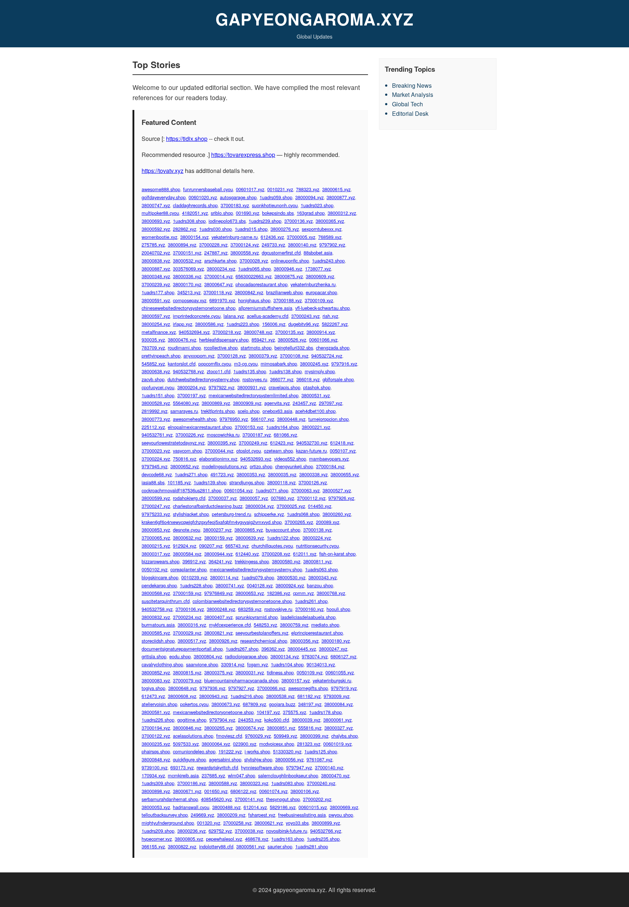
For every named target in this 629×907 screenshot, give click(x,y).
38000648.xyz (182, 688)
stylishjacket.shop (191, 513)
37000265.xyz (299, 521)
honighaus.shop (254, 300)
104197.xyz (268, 712)
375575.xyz (294, 712)
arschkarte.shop (220, 260)
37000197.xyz (191, 395)
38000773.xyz (156, 418)
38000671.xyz (187, 791)
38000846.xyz (187, 727)
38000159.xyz (218, 537)
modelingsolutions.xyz (224, 466)
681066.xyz (285, 434)
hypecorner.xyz (157, 838)
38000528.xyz (156, 402)
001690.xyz (247, 212)
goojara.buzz (282, 704)
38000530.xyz (291, 577)
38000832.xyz (156, 617)
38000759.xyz (294, 624)
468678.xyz (256, 838)
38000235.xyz (156, 743)
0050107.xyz (343, 450)
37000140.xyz (329, 767)
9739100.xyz (154, 767)
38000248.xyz (221, 609)
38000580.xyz (286, 561)
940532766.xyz (325, 830)
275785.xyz (153, 244)
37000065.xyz (156, 537)
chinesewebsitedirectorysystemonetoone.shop (189, 307)
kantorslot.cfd (181, 363)
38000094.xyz (309, 197)
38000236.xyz (191, 830)
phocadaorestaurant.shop (262, 284)
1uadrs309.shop (158, 783)
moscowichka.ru (223, 434)
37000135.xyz (289, 331)
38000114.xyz (224, 577)
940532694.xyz (194, 331)
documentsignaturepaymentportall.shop (182, 648)
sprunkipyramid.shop (257, 617)
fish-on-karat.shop (337, 553)
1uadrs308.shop (189, 220)
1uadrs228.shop (196, 585)
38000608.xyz (182, 696)
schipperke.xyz (269, 513)
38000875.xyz (288, 276)
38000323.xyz (254, 783)
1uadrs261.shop (311, 601)
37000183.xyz (235, 205)
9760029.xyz (258, 735)
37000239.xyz (156, 284)
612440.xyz (247, 553)
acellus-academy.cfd (267, 315)
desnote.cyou (186, 529)
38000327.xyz (338, 727)
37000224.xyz (156, 458)
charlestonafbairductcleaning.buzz (207, 505)
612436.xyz (272, 236)
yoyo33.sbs (297, 822)
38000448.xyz (291, 418)
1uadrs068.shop (303, 513)
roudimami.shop (184, 347)
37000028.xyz (254, 260)
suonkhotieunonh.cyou (275, 205)
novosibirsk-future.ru (286, 830)
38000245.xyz (314, 363)
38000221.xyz (316, 426)
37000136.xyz (298, 220)
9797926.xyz (341, 497)
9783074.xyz (315, 656)
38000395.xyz (221, 442)
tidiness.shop (280, 672)
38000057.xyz (254, 497)
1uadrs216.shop (246, 696)
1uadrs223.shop (242, 323)
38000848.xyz (156, 759)
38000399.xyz (314, 735)
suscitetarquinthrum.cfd (166, 601)
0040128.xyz (260, 585)
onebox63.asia (277, 410)
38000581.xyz (156, 712)
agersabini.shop (225, 759)
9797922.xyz (221, 387)
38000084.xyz (338, 704)
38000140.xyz (302, 244)
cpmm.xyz (303, 592)
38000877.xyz (341, 197)
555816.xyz (309, 727)
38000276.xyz (284, 228)
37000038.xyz (249, 830)
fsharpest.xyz (261, 814)
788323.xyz (307, 189)
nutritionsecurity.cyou (317, 545)
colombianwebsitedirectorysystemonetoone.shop (242, 601)
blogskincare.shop (160, 577)
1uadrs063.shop (321, 569)
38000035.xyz (282, 474)
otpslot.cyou (248, 450)
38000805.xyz (189, 838)
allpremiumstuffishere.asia (265, 307)
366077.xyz (281, 379)
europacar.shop (321, 292)
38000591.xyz (156, 300)
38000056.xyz (289, 759)
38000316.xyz (192, 624)
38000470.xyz (335, 775)
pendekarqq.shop (159, 585)
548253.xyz (265, 624)
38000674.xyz (250, 727)
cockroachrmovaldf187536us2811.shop (181, 490)
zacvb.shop (153, 379)
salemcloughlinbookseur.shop (288, 775)
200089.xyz (327, 521)
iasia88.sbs (153, 482)
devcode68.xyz (157, 474)
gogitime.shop (191, 719)
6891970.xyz (222, 300)
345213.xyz (189, 292)
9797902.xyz (332, 244)
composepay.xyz (189, 300)
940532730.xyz (311, 442)
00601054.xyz (238, 490)
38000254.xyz (156, 323)
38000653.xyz (250, 592)
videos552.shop (290, 458)
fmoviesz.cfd (229, 735)
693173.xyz (182, 767)
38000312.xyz (342, 212)
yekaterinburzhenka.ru (313, 284)
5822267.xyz (335, 323)
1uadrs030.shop (215, 228)
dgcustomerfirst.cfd (281, 252)
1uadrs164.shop (282, 426)
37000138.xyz (317, 529)
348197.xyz (309, 704)
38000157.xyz (295, 680)
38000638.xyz (156, 371)
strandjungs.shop (246, 482)
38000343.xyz (322, 577)
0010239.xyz (194, 577)
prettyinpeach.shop (161, 355)
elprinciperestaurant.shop (317, 632)
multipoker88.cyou (160, 212)
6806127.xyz (343, 656)
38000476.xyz (182, 339)
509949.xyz (285, 735)
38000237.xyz (217, 529)
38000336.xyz (187, 276)
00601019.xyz (337, 743)
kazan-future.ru (311, 450)
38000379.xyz (263, 355)
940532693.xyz (255, 458)
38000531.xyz (315, 395)
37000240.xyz (321, 783)
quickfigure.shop (189, 759)
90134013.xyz (320, 664)
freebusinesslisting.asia (302, 814)
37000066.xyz (271, 688)
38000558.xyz (244, 252)
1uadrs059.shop (276, 197)
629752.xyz (220, 830)
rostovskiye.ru (278, 609)
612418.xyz (341, 442)
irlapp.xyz (182, 323)
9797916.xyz (344, 363)
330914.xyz (232, 664)
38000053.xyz (156, 807)
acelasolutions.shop (193, 735)
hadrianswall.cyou (191, 807)
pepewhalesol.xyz (224, 838)
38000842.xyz (249, 292)
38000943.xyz (213, 696)
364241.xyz (220, 561)
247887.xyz (216, 252)
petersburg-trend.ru (231, 513)
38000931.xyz (251, 387)
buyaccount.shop (283, 529)
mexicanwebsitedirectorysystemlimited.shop (253, 395)
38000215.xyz (156, 545)
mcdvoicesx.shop (276, 743)
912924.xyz (184, 545)
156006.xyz (273, 323)
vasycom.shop (187, 450)
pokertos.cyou (194, 704)
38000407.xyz (218, 617)
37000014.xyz (218, 276)
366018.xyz (308, 379)
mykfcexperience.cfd (230, 624)
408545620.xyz (216, 799)
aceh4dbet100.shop (315, 410)
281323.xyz (308, 743)
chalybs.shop (344, 735)
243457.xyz (304, 402)
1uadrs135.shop (249, 371)
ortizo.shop (261, 466)
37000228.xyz (213, 244)
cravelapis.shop (284, 387)
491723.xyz (222, 474)
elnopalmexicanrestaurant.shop (200, 426)
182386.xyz (278, 592)
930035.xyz (153, 339)
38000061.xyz (337, 719)
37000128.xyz (231, 355)
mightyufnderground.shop (168, 822)
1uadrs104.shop (287, 664)
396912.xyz (194, 561)
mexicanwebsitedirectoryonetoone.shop (213, 712)
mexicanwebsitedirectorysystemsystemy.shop (256, 569)
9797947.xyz (299, 767)
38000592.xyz (156, 228)
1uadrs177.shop (158, 292)
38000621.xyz (268, 822)
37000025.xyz (291, 505)
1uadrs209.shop (158, 830)
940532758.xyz (157, 609)
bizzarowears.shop (160, 561)
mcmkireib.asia (183, 775)
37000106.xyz (189, 609)
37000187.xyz (256, 434)
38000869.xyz (216, 402)
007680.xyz (282, 497)
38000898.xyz (156, 791)
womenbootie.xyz (159, 236)
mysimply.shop (320, 371)
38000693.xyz (156, 220)
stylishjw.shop (258, 759)
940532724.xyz (326, 355)
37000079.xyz (187, 680)
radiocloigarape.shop (246, 656)
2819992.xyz (154, 410)
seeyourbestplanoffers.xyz (262, 632)
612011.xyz (304, 553)
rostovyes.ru (254, 379)
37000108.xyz (294, 355)
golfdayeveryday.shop (164, 197)
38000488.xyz (226, 807)
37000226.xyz (189, 434)
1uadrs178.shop (325, 712)
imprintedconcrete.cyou (197, 315)
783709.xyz (153, 347)
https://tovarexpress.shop (243, 154)
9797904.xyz (222, 719)
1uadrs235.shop (323, 838)
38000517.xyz (192, 640)
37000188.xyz (287, 300)
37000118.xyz (217, 292)
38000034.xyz (259, 505)
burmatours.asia (158, 624)
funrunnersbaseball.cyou (208, 189)
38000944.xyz (218, 553)
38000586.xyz (209, 323)
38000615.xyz (336, 189)
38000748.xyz (258, 331)
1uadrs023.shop (317, 205)
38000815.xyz (187, 672)
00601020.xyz (203, 197)
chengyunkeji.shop (294, 466)
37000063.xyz (305, 490)
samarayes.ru (184, 410)
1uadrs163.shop (287, 838)
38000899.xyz (326, 822)
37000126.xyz (312, 482)
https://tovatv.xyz (162, 170)
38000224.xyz (316, 537)
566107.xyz (262, 418)
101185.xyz (179, 482)
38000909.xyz (247, 402)
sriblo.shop (222, 212)
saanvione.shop (202, 664)
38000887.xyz (156, 268)
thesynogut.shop (283, 799)
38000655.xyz (345, 474)
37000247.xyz (156, 505)
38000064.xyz (216, 743)
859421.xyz (263, 339)
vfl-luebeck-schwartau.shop (322, 307)
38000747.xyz (156, 205)
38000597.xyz (156, 315)
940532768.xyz (188, 371)
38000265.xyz (218, 727)
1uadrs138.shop (285, 371)
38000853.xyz (156, 529)
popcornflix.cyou (214, 363)
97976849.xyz (218, 592)
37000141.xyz (249, 799)
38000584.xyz (187, 553)
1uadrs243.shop (328, 260)
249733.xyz (273, 244)
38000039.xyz (306, 719)
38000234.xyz (221, 268)
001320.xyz (208, 822)
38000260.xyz (337, 513)
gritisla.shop (154, 656)
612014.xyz (255, 807)
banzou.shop (320, 585)
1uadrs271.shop (191, 474)
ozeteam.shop (278, 450)
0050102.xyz (154, 569)
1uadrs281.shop (311, 846)
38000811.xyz (317, 561)
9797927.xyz (241, 688)
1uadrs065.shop (254, 268)
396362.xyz (273, 648)
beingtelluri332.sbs (293, 347)
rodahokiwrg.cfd (189, 497)
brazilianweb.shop (284, 292)
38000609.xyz (320, 276)
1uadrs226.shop (158, 719)
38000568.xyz (156, 592)
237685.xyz (213, 775)
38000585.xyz (156, 632)
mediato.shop (325, 624)
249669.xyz (202, 814)
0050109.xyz (310, 672)
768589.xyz (329, 236)
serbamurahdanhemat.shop (170, 799)
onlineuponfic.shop (290, 260)
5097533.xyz (186, 743)
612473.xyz (153, 696)
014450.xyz (319, 505)
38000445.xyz (302, 648)
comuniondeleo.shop (194, 751)
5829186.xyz (283, 807)
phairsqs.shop (156, 751)
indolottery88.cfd (216, 846)
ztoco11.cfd (218, 371)
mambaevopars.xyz (329, 458)
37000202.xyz (317, 799)
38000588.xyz (223, 783)
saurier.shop (280, 846)
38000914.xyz (320, 331)
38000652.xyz (184, 466)
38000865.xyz (248, 529)
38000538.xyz (280, 696)
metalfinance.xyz (159, 331)
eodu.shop (180, 656)
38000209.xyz (231, 814)
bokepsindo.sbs (278, 212)
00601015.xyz (312, 807)
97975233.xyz (156, 513)
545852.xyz (153, 363)
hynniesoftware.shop (262, 767)
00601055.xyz (339, 672)
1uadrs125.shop (320, 751)
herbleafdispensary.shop (224, 339)
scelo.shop (249, 410)
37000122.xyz (156, 735)
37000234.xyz (187, 617)
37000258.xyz (237, 822)
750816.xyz (184, 458)
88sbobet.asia (318, 252)
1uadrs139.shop (210, 482)
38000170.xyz (187, 284)
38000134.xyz (284, 656)
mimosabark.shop (279, 363)
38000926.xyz (223, 640)
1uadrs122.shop (283, 537)
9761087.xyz (319, 759)
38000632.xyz (187, 537)
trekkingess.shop (252, 561)
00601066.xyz (323, 339)
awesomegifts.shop (308, 688)
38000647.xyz (218, 284)
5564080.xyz (186, 402)
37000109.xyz (319, 300)
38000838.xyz (156, 260)
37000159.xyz (187, 592)
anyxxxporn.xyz (198, 355)
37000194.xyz (156, 727)
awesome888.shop (161, 189)
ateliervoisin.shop (159, 704)
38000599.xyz (156, 497)
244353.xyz (249, 719)
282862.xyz (184, 228)
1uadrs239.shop (265, 220)
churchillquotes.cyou (272, 545)
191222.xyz (230, 751)
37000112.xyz (311, 497)
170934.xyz (153, 775)
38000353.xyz (251, 474)
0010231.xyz (280, 189)
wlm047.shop (241, 775)
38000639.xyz (250, 537)
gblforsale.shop (338, 379)
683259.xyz (249, 609)
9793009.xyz (336, 696)
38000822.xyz (182, 846)
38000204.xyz (191, 387)
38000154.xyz (194, 236)
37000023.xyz (156, 450)
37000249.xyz (253, 442)
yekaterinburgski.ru (332, 680)
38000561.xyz (250, 846)
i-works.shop (257, 751)
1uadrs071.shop (272, 490)
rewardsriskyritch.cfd (217, 767)
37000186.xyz (191, 783)
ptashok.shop (317, 387)
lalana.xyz (233, 315)
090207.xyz (210, 545)
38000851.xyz (281, 727)
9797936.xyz (212, 688)
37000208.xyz (276, 553)
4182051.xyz (195, 212)
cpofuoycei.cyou (158, 387)
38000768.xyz (331, 592)
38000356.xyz (304, 640)
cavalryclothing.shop (162, 664)
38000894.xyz (182, 244)
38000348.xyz (156, 276)
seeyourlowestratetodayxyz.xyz (173, 442)
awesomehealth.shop (195, 418)
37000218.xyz (227, 331)
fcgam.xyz (257, 664)
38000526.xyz (292, 339)
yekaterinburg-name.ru (234, 236)
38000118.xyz (281, 482)
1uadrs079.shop (257, 577)
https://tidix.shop (186, 138)
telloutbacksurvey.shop (165, 814)
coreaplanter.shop (188, 569)
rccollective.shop (221, 347)
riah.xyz (330, 315)
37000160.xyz (309, 609)
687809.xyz (254, 704)
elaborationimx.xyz (218, 458)
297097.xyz (330, 402)
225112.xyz (153, 426)
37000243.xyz (305, 315)
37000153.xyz (249, 426)
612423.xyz (281, 442)
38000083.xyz (156, 680)
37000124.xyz (244, 244)
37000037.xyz (222, 497)
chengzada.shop (332, 347)
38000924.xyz (290, 585)
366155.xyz (153, 846)
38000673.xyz (225, 704)
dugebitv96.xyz (303, 323)
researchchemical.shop (263, 640)
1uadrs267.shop (242, 648)
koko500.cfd (276, 719)
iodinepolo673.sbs (227, 220)
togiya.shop (153, 688)
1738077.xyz (318, 268)
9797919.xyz (344, 688)
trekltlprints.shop (218, 410)
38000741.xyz (229, 585)
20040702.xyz (156, 252)
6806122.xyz (243, 791)
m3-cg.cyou (246, 363)
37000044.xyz (219, 450)
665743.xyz (237, 545)
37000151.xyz (187, 252)
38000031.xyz (250, 672)
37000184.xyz (330, 466)
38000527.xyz (337, 490)
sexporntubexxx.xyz (321, 228)
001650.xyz (216, 791)
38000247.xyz (333, 648)
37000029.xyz (187, 632)
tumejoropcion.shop (328, 418)
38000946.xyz (288, 268)
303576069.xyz (188, 268)
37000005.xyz (301, 236)
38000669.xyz (344, 807)
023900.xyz (244, 743)
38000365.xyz (330, 220)
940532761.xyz (157, 434)
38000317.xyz (156, 553)
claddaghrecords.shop (195, 205)
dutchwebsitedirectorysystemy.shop (203, 379)
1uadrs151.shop (158, 395)
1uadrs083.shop (287, 783)
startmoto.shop (256, 347)
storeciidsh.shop (158, 640)
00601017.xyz (250, 189)
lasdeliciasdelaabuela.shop (308, 617)
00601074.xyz (273, 791)
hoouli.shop (338, 609)
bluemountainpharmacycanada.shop (241, 680)
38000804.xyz (208, 656)
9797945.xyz (154, 466)
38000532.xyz (187, 260)
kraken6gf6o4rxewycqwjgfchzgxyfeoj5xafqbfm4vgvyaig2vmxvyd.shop (212, 521)
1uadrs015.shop (251, 228)
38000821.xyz (218, 632)
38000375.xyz (218, 672)
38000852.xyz (156, 672)
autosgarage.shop (238, 197)
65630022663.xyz (254, 276)
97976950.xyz (233, 418)
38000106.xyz (304, 791)
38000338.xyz (313, 474)
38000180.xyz (335, 640)
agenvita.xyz (277, 402)
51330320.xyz (287, 751)
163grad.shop (311, 212)
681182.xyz (309, 696)
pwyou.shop (341, 814)
